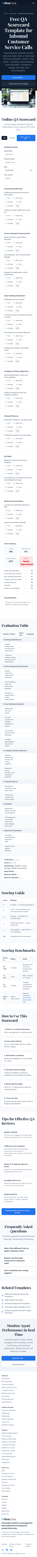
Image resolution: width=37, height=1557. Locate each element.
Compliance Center (8, 1485)
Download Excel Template (18, 84)
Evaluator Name (9, 159)
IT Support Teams (8, 1390)
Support (4, 1508)
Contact (4, 1505)
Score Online (18, 77)
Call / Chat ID (8, 175)
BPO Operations (7, 1381)
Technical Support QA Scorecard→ (18, 1303)
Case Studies (6, 1488)
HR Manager (6, 1413)
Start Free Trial (18, 1358)
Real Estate (5, 1396)
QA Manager (6, 1416)
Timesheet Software (8, 1445)
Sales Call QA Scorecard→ (14, 1300)
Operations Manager (9, 1410)
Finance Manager (8, 1419)
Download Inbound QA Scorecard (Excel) (19, 1212)
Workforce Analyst (8, 1425)
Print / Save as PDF (26, 138)
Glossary (5, 1482)
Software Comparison (9, 1479)
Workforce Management (10, 1433)
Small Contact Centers (9, 1387)
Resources (13, 13)
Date (5, 167)
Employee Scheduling (9, 1442)
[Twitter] (3, 1550)
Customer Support (8, 1384)
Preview (12, 138)
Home (5, 13)
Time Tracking (6, 1436)
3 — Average (9, 202)
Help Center (6, 1511)
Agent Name (8, 151)
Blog (3, 1470)
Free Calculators (7, 1476)
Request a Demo (19, 1364)
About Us (5, 1499)
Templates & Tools (8, 1473)
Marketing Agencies (8, 1393)
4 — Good (19, 202)
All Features (5, 1459)
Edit (4, 138)
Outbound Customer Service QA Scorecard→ (17, 1295)
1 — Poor (7, 198)
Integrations (6, 1462)
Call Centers (6, 1378)
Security (4, 1544)
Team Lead (5, 1422)
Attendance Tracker (8, 1448)
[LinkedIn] (7, 1550)
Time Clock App (7, 1453)
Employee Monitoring (9, 1439)
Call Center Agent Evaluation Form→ (18, 1307)
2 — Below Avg (18, 198)
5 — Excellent (9, 206)
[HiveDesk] (9, 3)
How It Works (6, 1491)
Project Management (9, 1456)
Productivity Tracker (8, 1450)
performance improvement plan (27, 1000)
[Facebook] (11, 1550)
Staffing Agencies (8, 1399)
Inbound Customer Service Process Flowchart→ (18, 1312)
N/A (17, 206)
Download (5, 1514)
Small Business (7, 1402)
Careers (4, 1502)
